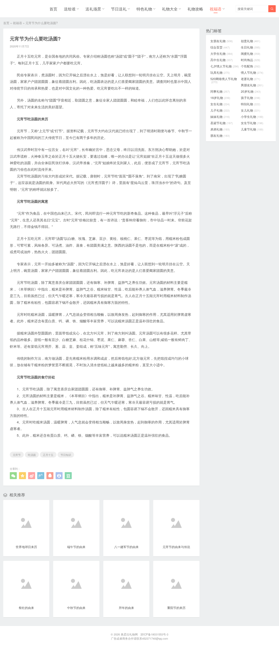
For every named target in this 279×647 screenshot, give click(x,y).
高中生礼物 (221, 59)
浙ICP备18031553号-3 (154, 634)
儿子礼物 (220, 110)
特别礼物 (250, 103)
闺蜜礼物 (250, 53)
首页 (53, 9)
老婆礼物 (250, 78)
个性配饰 (250, 66)
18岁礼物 (220, 97)
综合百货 (220, 47)
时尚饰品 (250, 59)
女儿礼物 (250, 110)
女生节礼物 (252, 122)
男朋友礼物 (252, 85)
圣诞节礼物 (221, 122)
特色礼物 (144, 9)
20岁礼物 (251, 91)
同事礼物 (220, 91)
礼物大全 (170, 9)
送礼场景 (93, 9)
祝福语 (215, 9)
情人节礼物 (252, 72)
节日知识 (66, 454)
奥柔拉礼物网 (129, 634)
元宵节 (17, 454)
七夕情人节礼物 (224, 66)
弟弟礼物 (220, 129)
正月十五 (48, 454)
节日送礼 (119, 9)
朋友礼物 (220, 135)
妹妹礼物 (220, 116)
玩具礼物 (220, 72)
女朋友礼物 (221, 40)
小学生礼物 (252, 116)
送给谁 (70, 9)
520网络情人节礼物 (223, 80)
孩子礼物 (250, 97)
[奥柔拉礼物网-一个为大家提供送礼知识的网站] (14, 8)
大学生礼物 (221, 53)
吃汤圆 (32, 454)
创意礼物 (250, 40)
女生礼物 (220, 103)
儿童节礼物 (252, 129)
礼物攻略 (195, 9)
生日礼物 (250, 47)
